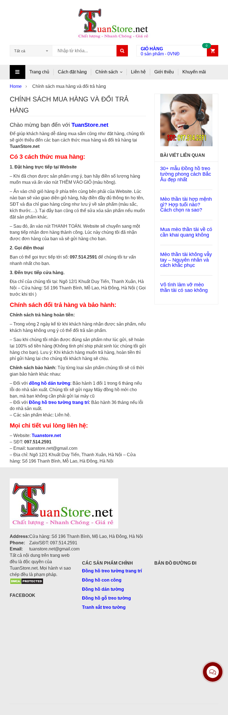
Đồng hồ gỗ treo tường (106, 598)
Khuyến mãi (194, 71)
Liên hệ (138, 71)
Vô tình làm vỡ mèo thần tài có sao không (184, 287)
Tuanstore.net (46, 435)
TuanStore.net (89, 125)
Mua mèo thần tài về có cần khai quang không (186, 232)
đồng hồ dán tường (49, 383)
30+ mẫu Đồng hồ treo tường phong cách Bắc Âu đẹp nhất (185, 174)
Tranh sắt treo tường (104, 607)
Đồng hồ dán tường (103, 589)
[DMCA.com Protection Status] (26, 581)
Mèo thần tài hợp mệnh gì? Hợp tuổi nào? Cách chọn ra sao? (186, 204)
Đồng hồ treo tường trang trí (59, 402)
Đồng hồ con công (102, 580)
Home (16, 86)
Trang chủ (39, 71)
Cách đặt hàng (72, 71)
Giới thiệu (164, 71)
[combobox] (31, 50)
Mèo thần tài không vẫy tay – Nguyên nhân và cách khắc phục (186, 260)
